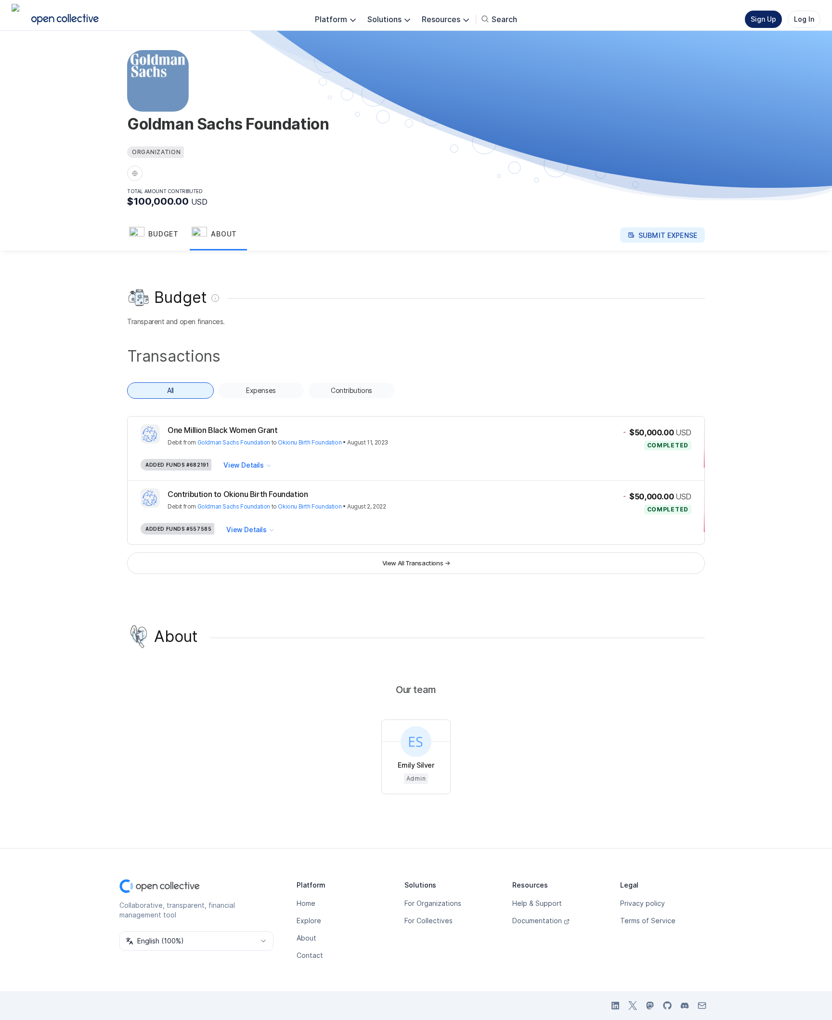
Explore (309, 920)
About (306, 938)
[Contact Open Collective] (702, 1005)
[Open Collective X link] (632, 1005)
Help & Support (537, 903)
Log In (804, 19)
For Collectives (428, 920)
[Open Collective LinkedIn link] (615, 1005)
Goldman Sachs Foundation (233, 442)
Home (306, 903)
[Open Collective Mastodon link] (650, 1005)
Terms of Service (648, 920)
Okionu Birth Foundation (309, 442)
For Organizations (432, 903)
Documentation (537, 920)
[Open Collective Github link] (667, 1005)
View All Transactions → (416, 563)
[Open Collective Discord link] (684, 1005)
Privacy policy (642, 903)
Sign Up (763, 19)
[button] (158, 235)
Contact (310, 955)
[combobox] (196, 941)
